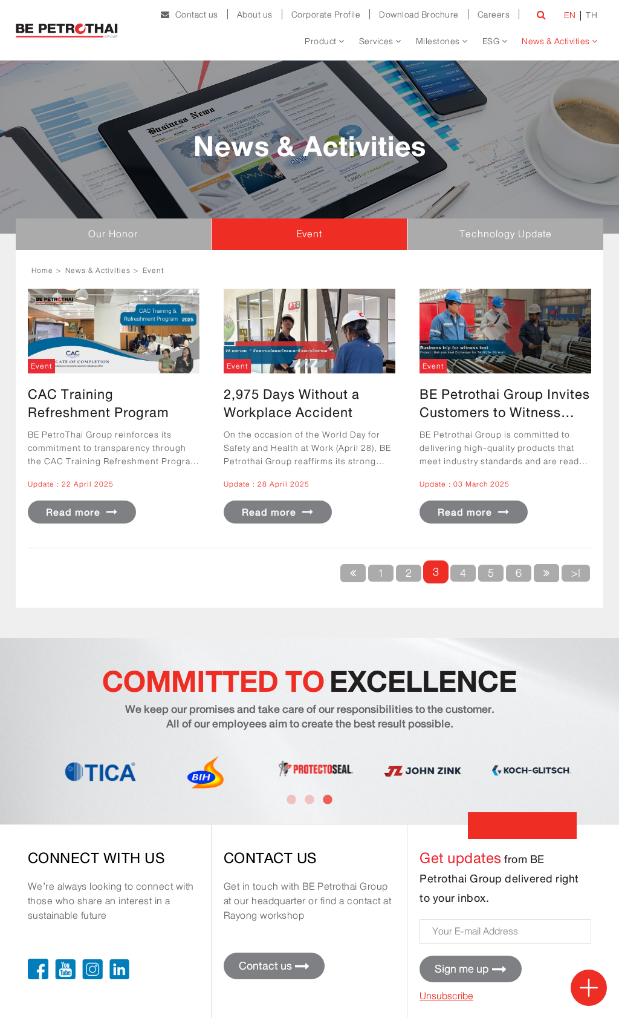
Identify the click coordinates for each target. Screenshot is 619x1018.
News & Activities (557, 41)
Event (153, 270)
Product (322, 41)
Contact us (193, 14)
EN (569, 15)
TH (591, 15)
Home (42, 270)
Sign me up (462, 969)
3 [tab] (328, 800)
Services (377, 41)
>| (575, 573)
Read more (74, 512)
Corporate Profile (326, 14)
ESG (492, 41)
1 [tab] (291, 800)
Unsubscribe (446, 995)
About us (255, 14)
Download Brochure (419, 14)
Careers (494, 14)
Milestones (439, 41)
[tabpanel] (526, 770)
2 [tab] (309, 800)
